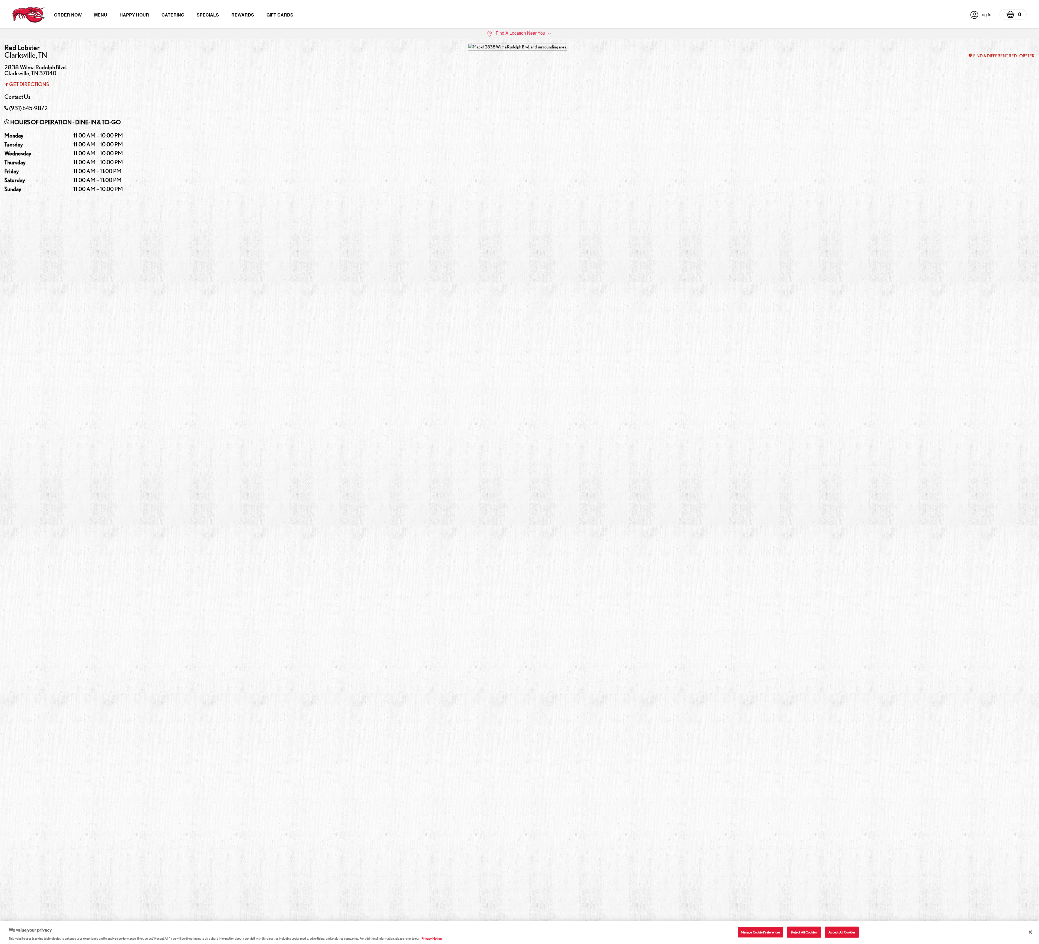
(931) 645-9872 (28, 108)
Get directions (29, 84)
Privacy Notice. (432, 938)
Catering (173, 15)
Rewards (242, 15)
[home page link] (29, 14)
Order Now (68, 15)
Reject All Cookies (804, 932)
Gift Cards (280, 15)
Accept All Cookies (841, 932)
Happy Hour (134, 15)
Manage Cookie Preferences (760, 932)
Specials (208, 15)
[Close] (1030, 932)
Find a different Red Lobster (1004, 55)
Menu (100, 15)
